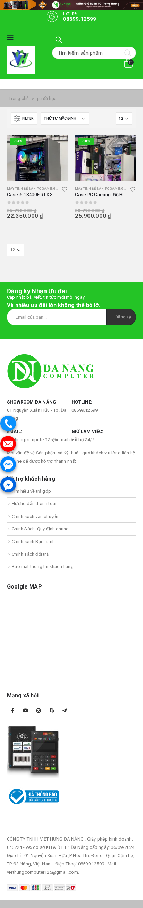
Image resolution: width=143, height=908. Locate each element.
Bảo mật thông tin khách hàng (43, 566)
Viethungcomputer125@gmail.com (43, 439)
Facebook (13, 710)
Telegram (64, 710)
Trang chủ (19, 98)
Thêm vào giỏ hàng (56, 146)
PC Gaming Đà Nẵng (54, 189)
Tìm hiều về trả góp (31, 491)
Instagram (38, 710)
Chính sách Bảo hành (33, 541)
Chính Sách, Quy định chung (40, 528)
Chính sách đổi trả (30, 554)
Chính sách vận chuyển (35, 516)
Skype (52, 710)
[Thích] (65, 190)
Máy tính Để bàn (21, 189)
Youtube (25, 710)
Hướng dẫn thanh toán (35, 503)
